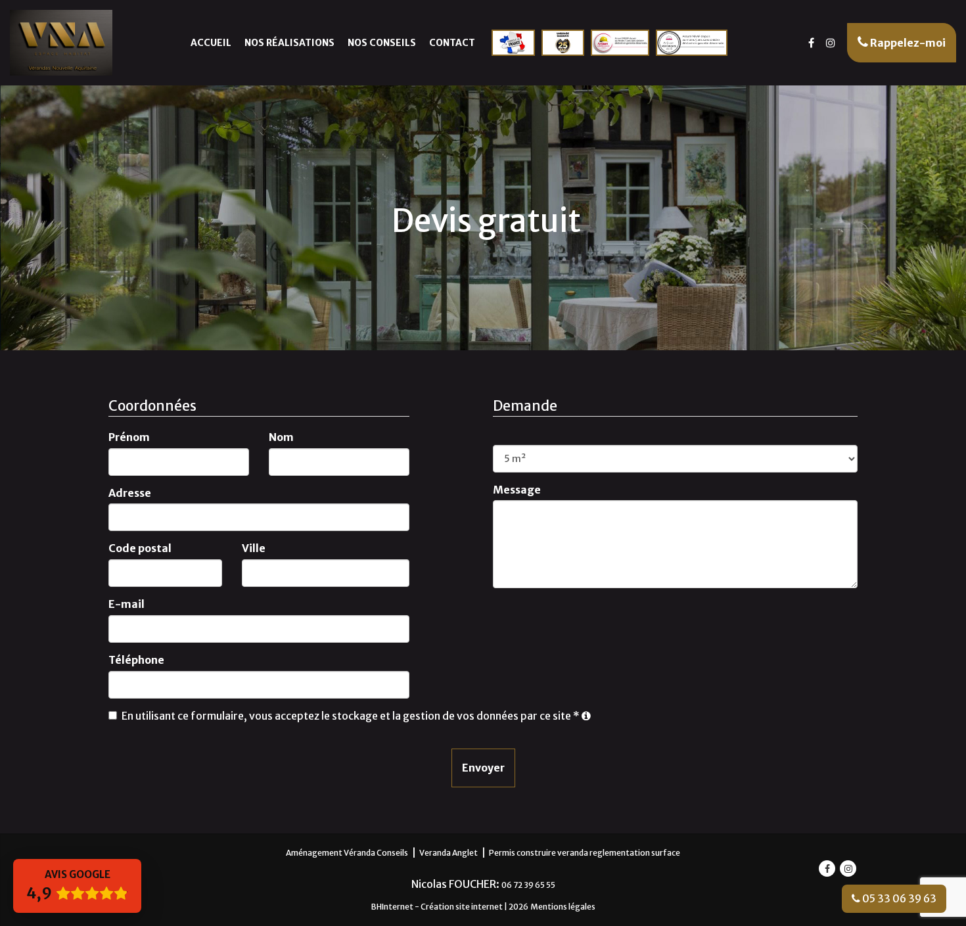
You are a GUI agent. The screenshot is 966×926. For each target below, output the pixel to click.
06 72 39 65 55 (528, 885)
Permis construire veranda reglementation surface (584, 853)
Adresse (129, 492)
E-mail (126, 604)
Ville (253, 548)
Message (517, 489)
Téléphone (136, 659)
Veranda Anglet (448, 853)
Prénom (129, 437)
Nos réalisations (289, 43)
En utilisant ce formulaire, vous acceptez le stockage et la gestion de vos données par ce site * (351, 715)
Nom (281, 437)
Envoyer (483, 767)
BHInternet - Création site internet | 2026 (449, 907)
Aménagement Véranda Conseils (347, 853)
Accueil (211, 43)
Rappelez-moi (907, 42)
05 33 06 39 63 (898, 898)
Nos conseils (382, 43)
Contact (452, 43)
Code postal (140, 548)
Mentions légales (562, 907)
